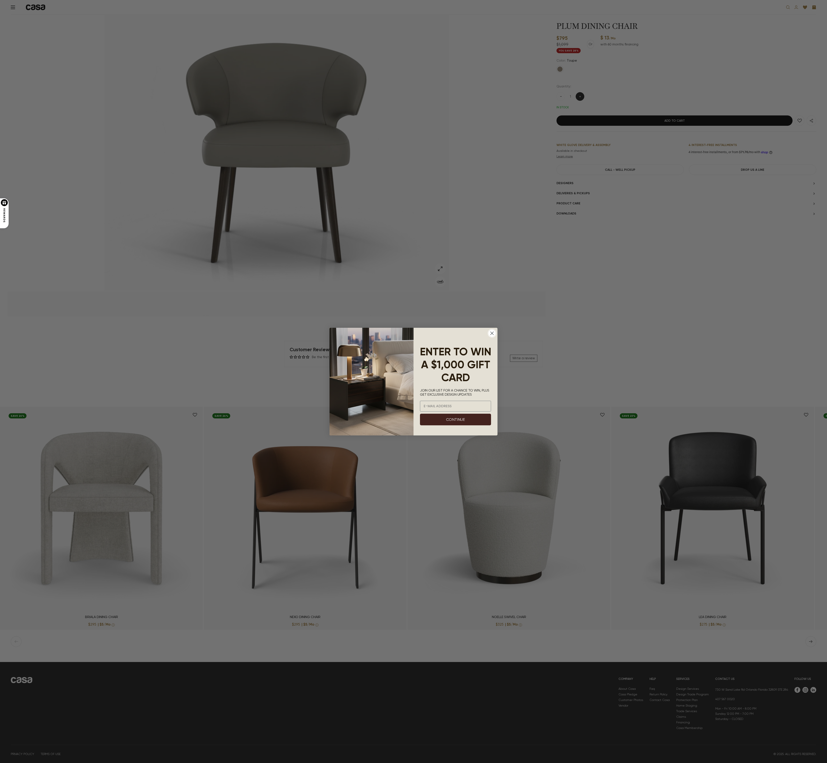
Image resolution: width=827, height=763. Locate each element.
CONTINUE (455, 419)
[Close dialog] (492, 333)
